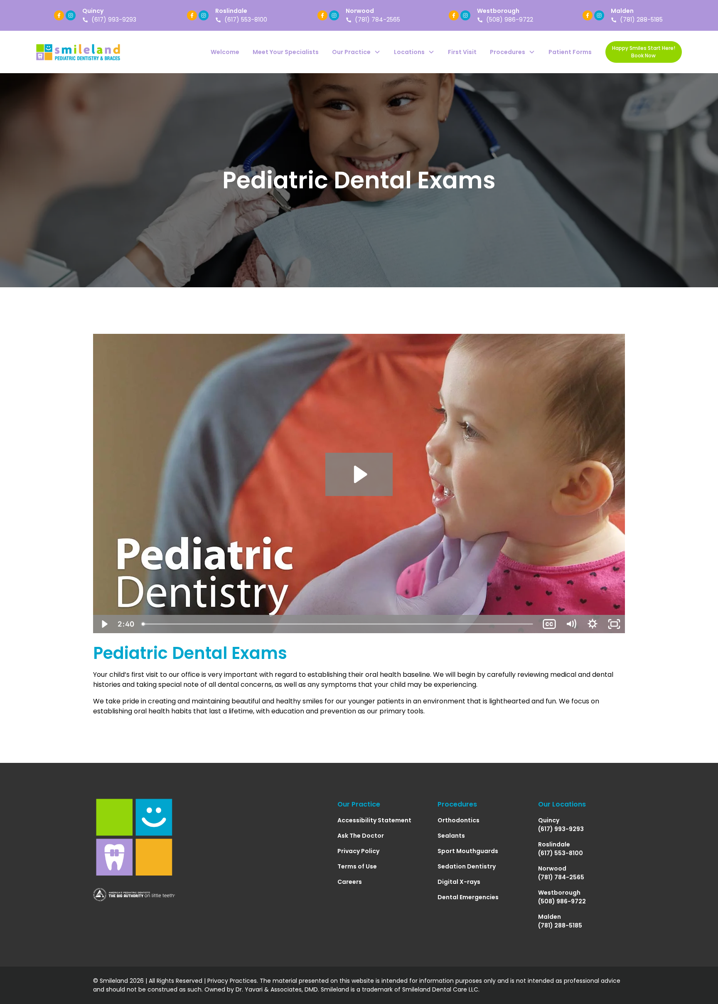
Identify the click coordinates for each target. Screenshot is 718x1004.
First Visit (462, 52)
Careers (349, 882)
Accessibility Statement (374, 820)
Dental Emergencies (468, 897)
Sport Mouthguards (468, 851)
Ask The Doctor (360, 835)
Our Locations (562, 804)
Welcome (225, 52)
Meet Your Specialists (286, 52)
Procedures (457, 804)
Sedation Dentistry (467, 866)
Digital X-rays (459, 882)
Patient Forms (570, 52)
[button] (356, 52)
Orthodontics (458, 820)
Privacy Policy (358, 851)
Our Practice (358, 804)
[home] (78, 52)
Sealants (451, 835)
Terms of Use (357, 866)
